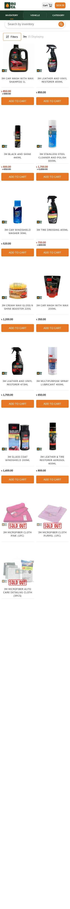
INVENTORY (11, 15)
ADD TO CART (18, 101)
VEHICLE (35, 15)
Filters (14, 36)
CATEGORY (58, 15)
